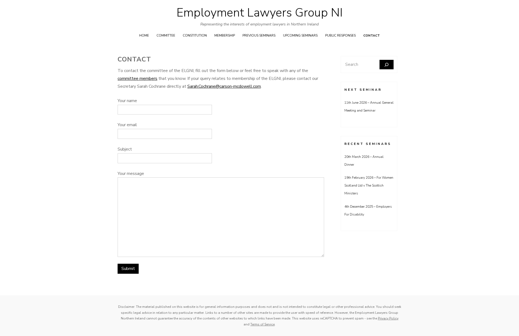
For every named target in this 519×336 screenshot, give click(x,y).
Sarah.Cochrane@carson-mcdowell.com (224, 86)
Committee (166, 35)
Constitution (195, 35)
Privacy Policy (388, 318)
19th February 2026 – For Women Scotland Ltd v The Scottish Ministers (368, 185)
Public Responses (340, 35)
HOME (144, 35)
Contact (371, 35)
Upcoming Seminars (300, 35)
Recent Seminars (367, 144)
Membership (224, 35)
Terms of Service (262, 324)
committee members (137, 78)
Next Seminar (363, 89)
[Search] (387, 64)
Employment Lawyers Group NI (260, 13)
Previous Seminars (258, 35)
